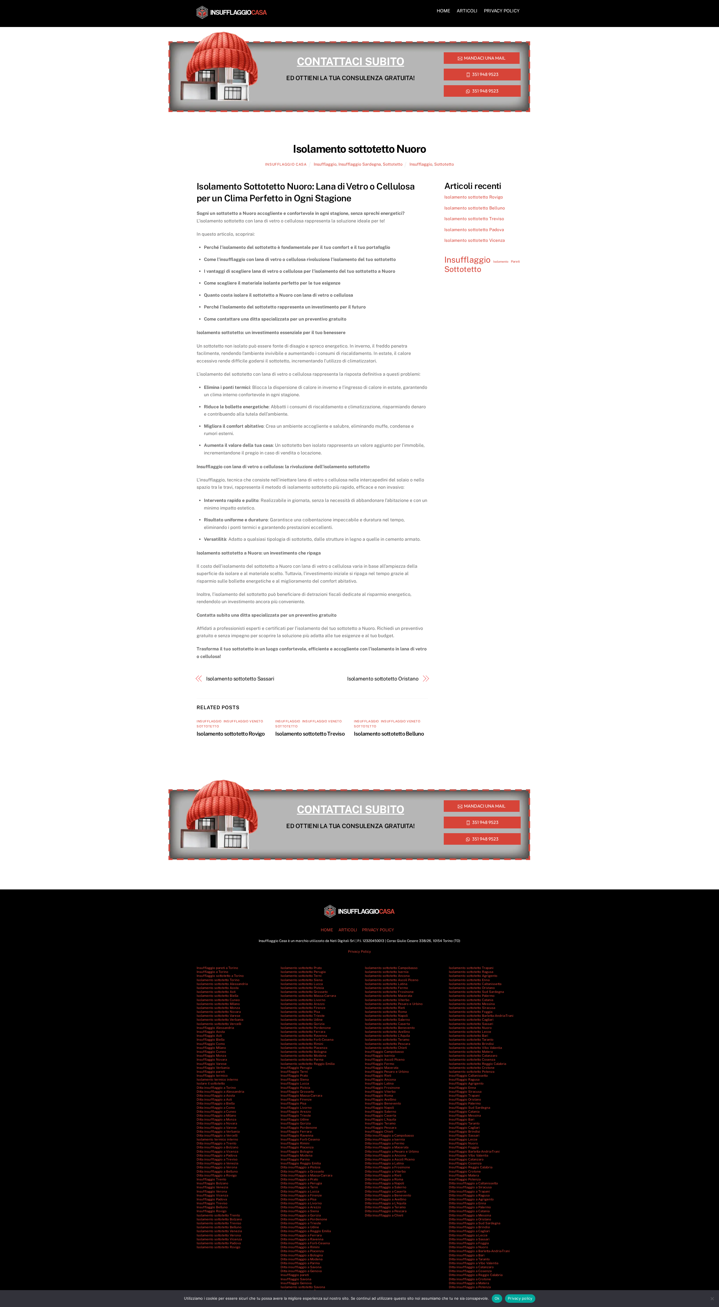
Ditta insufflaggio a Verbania (218, 1132)
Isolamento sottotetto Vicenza (474, 240)
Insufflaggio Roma (379, 1096)
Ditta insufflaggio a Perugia (301, 1183)
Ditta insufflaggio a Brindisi (469, 1227)
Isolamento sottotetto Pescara (387, 1044)
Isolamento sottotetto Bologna (303, 1052)
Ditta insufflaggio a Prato (299, 1179)
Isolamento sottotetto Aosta (217, 988)
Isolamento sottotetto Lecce (470, 1032)
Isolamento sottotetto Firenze (303, 1008)
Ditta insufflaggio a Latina (384, 1163)
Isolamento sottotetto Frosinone (389, 992)
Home (443, 10)
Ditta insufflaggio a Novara (217, 1123)
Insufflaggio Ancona (380, 1079)
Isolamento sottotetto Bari (468, 1036)
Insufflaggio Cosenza (465, 1163)
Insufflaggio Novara (212, 1060)
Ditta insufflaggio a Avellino (385, 1199)
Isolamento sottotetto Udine (302, 1020)
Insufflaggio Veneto (243, 721)
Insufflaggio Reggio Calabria (470, 1167)
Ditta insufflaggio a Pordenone (304, 1219)
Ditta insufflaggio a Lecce (468, 1235)
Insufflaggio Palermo (465, 1103)
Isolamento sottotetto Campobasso (391, 968)
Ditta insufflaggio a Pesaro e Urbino (392, 1151)
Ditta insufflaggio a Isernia (385, 1139)
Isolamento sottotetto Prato (301, 968)
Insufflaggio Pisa (293, 1103)
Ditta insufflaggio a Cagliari (469, 1231)
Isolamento (500, 261)
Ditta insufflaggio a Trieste (301, 1223)
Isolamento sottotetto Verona (219, 1235)
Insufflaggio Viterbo (380, 1092)
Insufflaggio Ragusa (464, 1079)
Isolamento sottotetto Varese (218, 1016)
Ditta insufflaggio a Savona (301, 1267)
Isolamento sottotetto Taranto (471, 1040)
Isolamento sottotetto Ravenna (304, 1036)
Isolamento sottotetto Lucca (302, 984)
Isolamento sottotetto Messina (472, 1004)
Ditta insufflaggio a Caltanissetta (473, 1183)
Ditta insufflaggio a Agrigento (471, 1199)
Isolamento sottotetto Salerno (387, 1020)
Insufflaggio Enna (462, 1088)
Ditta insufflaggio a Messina (470, 1215)
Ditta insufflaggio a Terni (299, 1187)
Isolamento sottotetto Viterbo (387, 1000)
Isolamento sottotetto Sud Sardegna (476, 992)
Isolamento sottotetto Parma (302, 1060)
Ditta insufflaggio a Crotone (470, 1279)
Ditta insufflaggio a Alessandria (220, 1092)
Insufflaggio (325, 164)
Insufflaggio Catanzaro (466, 1159)
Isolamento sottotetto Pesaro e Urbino (394, 1004)
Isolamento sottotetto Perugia (303, 972)
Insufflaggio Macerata (381, 1068)
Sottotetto (392, 164)
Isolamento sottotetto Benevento (390, 1028)
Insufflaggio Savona (296, 1279)
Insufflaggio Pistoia (295, 1088)
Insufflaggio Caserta (380, 1115)
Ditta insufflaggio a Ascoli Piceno (390, 1159)
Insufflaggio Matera (464, 1175)
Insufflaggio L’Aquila (380, 1119)
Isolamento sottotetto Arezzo (303, 1004)
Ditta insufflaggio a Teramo (385, 1207)
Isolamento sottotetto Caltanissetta (475, 984)
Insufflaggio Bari (461, 1119)
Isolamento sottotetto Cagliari (471, 1020)
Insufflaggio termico (212, 1076)
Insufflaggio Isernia (380, 1056)
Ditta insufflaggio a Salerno (385, 1187)
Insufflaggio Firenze (296, 1099)
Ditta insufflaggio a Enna (467, 1203)
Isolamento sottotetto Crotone (472, 1068)
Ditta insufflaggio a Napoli (384, 1183)
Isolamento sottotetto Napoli (386, 1016)
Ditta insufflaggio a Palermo (470, 1207)
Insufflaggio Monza (211, 1056)
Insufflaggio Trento (211, 1179)
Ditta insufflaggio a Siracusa (470, 1187)
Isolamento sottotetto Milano (218, 1004)
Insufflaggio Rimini (295, 1143)
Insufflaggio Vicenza (212, 1195)
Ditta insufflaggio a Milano (216, 1115)
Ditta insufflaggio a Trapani (469, 1191)
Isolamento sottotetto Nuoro (470, 1028)
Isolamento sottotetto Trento (218, 1215)
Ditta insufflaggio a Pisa (298, 1199)
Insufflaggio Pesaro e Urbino (387, 1072)
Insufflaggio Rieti (378, 1076)
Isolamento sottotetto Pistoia (302, 988)
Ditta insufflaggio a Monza (216, 1119)
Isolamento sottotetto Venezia (219, 1231)
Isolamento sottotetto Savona (303, 1287)
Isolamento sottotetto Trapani (471, 968)
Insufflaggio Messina (465, 1115)
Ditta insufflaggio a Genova (301, 1271)
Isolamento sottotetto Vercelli (219, 1024)
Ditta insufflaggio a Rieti (383, 1175)
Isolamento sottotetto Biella (217, 996)
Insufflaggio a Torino (212, 972)
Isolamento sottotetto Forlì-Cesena (307, 1040)
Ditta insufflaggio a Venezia (217, 1163)
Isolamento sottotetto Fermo (386, 988)
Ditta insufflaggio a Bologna (302, 1255)
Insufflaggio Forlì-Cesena (300, 1139)
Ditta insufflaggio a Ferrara (301, 1235)
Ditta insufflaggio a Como (216, 1108)
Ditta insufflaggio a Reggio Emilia (306, 1231)
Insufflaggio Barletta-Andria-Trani (474, 1151)
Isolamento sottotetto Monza (218, 1008)
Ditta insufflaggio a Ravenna (302, 1239)
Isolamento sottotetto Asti (216, 992)
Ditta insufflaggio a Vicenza (217, 1151)
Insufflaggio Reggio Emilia (301, 1163)
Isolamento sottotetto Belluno (389, 734)
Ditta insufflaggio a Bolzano (217, 1147)
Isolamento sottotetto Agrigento (473, 976)
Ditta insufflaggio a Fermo (384, 1143)
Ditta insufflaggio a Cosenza (470, 1271)
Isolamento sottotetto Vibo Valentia (475, 1048)
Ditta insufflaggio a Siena (300, 1211)
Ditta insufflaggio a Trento (216, 1143)
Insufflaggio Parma (295, 1159)
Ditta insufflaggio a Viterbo (385, 1171)
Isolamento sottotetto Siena (301, 980)
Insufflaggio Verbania (213, 1068)
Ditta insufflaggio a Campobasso (389, 1135)
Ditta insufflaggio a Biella (216, 1103)
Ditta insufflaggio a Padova (217, 1155)
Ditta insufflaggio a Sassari (469, 1239)
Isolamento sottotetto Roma (386, 1012)
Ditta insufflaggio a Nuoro (468, 1247)
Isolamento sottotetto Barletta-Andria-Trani (481, 1016)
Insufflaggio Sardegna (359, 164)
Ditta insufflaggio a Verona (217, 1167)
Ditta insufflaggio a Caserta (385, 1191)
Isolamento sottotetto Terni (301, 976)
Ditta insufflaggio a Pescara (385, 1211)
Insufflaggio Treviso (212, 1203)
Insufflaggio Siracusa (465, 1092)
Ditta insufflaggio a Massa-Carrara (306, 1175)
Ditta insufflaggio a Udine (300, 1227)
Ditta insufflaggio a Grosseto (302, 1171)
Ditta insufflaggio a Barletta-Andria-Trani (479, 1251)
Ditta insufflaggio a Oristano (470, 1219)
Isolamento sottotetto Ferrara (303, 1032)
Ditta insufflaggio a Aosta (216, 1096)
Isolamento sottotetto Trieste (303, 1016)
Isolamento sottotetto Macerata (388, 996)
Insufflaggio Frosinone (382, 1088)
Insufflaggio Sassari (464, 1135)
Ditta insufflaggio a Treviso (217, 1159)
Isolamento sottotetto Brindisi (471, 1044)
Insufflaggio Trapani (464, 1096)
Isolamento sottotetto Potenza (471, 1072)
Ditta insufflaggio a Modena (301, 1259)
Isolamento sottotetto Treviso (310, 734)
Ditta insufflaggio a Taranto (469, 1259)
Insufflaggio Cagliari (464, 1128)
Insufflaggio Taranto (464, 1123)
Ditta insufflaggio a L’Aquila (385, 1203)
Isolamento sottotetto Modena (303, 1056)
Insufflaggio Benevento (383, 1103)
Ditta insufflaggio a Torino (216, 1088)
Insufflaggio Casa (286, 164)
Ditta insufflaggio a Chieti (384, 1215)
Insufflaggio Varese (212, 1064)
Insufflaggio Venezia (212, 1187)
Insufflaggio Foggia (464, 1147)
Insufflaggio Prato (294, 1076)
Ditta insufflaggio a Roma (384, 1179)
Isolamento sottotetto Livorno (303, 1000)
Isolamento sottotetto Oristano (382, 679)
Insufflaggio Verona (212, 1191)
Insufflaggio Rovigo (212, 1211)
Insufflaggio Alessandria (215, 1028)
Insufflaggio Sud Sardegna (469, 1108)
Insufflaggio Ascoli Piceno (385, 1060)
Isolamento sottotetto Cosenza (472, 1060)
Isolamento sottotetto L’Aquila (387, 1036)
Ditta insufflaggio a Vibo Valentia (473, 1263)
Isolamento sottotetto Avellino (387, 1032)
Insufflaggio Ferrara (296, 1132)
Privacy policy (520, 1298)
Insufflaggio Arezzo (296, 1112)
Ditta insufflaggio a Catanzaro (471, 1267)
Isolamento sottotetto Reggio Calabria (477, 1064)
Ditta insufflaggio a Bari (466, 1255)
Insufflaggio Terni (294, 1072)
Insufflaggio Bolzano (212, 1183)
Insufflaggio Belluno (212, 1207)
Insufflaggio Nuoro (463, 1143)
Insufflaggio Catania (464, 1112)
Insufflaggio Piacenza (297, 1147)
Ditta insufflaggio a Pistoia (300, 1167)
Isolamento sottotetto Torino (218, 980)
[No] (712, 1298)
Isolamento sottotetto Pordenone (306, 1028)
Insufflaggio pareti (211, 1072)
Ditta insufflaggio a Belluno (217, 1171)
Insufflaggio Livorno (296, 1108)
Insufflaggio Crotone (465, 1171)
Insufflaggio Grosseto (297, 1092)
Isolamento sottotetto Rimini (302, 1044)
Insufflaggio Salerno (380, 1112)
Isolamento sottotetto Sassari (240, 679)
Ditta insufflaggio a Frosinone (387, 1167)
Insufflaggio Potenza (465, 1179)
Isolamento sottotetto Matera (471, 1052)
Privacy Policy (502, 10)
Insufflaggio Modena (296, 1155)
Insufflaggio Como (211, 1044)
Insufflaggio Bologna (297, 1151)
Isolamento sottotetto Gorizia (302, 1024)
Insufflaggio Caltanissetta (468, 1076)
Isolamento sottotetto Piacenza (304, 1048)
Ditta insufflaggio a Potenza (470, 1287)
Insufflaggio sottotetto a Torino (220, 976)
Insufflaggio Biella (210, 1040)
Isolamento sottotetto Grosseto (304, 992)
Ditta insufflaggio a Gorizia (301, 1215)
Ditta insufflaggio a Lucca (300, 1191)
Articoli (467, 10)
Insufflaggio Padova (212, 1199)
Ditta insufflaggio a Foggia (469, 1243)
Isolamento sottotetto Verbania (220, 1020)
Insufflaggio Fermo (379, 1064)
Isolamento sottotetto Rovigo (231, 734)
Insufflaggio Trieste (296, 1115)
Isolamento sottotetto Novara (219, 1012)
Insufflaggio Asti (209, 1036)
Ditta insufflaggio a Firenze (301, 1195)
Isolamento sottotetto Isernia (386, 972)
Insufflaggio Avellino (380, 1099)
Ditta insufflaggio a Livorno (301, 1203)
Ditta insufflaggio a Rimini (300, 1247)
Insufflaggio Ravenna (297, 1135)
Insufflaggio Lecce (463, 1139)
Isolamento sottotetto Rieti (385, 1008)
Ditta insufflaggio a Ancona (385, 1155)
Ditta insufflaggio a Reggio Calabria (475, 1275)
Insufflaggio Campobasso (384, 1052)
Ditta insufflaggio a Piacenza (302, 1251)
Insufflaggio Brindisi (464, 1132)
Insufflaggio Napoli (379, 1108)
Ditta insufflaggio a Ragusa (469, 1195)
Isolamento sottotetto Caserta (387, 1024)
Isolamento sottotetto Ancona (387, 976)
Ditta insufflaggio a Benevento (388, 1195)
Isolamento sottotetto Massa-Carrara (308, 996)
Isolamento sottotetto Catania (471, 1000)
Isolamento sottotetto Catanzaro (473, 1056)
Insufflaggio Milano (211, 1048)
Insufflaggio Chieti (379, 1132)
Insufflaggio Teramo (380, 1123)
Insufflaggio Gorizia (296, 1123)
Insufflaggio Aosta (211, 1032)
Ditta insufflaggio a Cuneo (216, 1112)
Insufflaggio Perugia (296, 1068)
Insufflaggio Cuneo (211, 1052)
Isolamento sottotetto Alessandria (222, 984)
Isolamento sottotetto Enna (469, 980)
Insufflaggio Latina (379, 1083)
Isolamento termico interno (217, 1079)
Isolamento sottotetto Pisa (300, 1012)
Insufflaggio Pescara (380, 1128)
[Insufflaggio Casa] (232, 16)
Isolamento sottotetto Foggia (470, 1012)
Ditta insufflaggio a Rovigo (217, 1175)
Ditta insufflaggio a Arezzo (301, 1207)
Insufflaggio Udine (295, 1119)
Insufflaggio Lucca (295, 1083)
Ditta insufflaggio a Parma (300, 1263)
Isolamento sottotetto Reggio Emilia (308, 1064)
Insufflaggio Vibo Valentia (468, 1155)
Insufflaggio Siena (295, 1079)
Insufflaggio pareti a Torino (217, 968)
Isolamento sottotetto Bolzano (219, 1219)
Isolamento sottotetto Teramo (387, 1040)
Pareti (515, 261)
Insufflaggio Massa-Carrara (301, 1096)
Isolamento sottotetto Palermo (472, 996)
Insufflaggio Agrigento (466, 1083)
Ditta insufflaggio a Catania (469, 1211)
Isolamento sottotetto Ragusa (471, 972)
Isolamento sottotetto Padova (474, 229)
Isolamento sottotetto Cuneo (218, 1000)
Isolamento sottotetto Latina (386, 984)
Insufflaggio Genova (296, 1283)
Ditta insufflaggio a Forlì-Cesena (305, 1243)
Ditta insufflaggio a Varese (217, 1128)
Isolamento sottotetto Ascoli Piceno (391, 980)
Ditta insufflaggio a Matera (469, 1283)
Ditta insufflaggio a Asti (214, 1099)
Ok (497, 1298)
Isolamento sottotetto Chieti (386, 1048)
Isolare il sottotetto (211, 1083)
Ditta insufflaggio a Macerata (386, 1147)
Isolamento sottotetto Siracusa (472, 1008)
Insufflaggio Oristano (465, 1099)
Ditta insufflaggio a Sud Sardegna (474, 1223)
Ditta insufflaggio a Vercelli (217, 1135)
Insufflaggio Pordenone (299, 1128)
